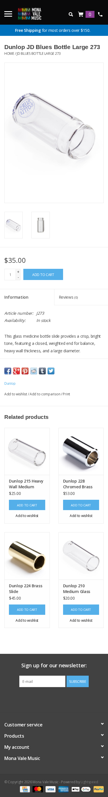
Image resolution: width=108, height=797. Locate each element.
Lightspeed (89, 781)
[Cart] (81, 14)
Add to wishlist (15, 394)
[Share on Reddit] (33, 371)
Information (16, 297)
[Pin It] (25, 371)
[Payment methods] (24, 789)
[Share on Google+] (16, 371)
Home (9, 53)
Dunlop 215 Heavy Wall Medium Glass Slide (26, 484)
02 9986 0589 (100, 14)
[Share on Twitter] (51, 371)
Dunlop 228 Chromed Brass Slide (77, 484)
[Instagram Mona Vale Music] (59, 698)
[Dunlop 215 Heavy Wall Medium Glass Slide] (27, 451)
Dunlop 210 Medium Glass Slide (76, 588)
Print (66, 394)
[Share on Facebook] (7, 371)
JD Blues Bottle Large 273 (39, 53)
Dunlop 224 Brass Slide (25, 588)
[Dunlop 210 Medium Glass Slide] (81, 556)
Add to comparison (45, 394)
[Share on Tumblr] (42, 371)
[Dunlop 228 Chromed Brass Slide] (81, 451)
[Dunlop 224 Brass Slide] (27, 556)
